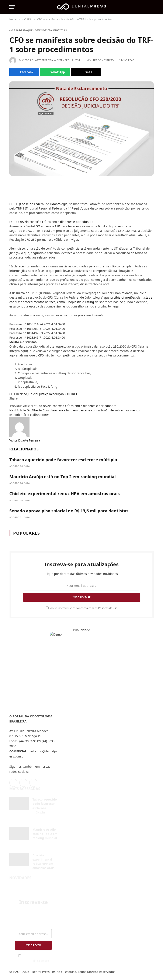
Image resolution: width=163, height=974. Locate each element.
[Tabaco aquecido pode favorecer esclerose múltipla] (19, 803)
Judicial (33, 394)
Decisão (21, 394)
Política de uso (40, 961)
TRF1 (73, 394)
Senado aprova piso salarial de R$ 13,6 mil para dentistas (68, 511)
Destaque (26, 30)
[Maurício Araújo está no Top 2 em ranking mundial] (19, 833)
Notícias (47, 30)
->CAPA (14, 30)
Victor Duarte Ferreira (37, 60)
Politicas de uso (108, 608)
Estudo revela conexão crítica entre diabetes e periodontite (51, 222)
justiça (43, 394)
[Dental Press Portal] (81, 7)
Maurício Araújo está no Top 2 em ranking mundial (62, 476)
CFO (12, 394)
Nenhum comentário (100, 60)
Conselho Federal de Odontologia (43, 204)
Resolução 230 (59, 394)
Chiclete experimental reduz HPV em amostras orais (64, 493)
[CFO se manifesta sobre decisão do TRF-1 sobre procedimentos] (81, 128)
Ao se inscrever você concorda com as (84, 608)
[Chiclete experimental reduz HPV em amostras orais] (19, 859)
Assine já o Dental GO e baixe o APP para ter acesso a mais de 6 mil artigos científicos (70, 226)
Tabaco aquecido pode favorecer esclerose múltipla (63, 460)
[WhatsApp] (11, 198)
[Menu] (12, 7)
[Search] (152, 7)
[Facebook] (11, 186)
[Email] (11, 192)
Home (37, 30)
